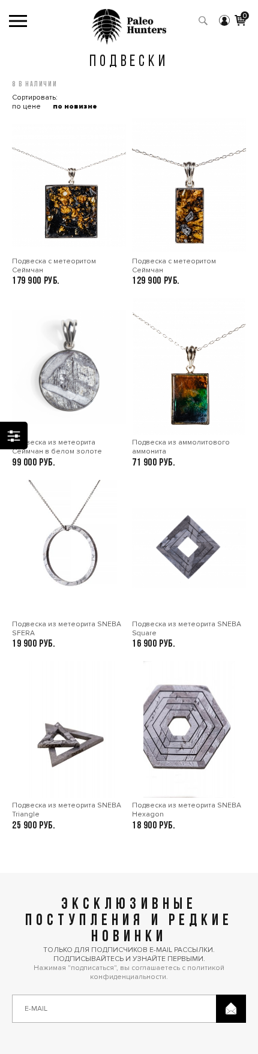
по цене (26, 106)
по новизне (75, 106)
